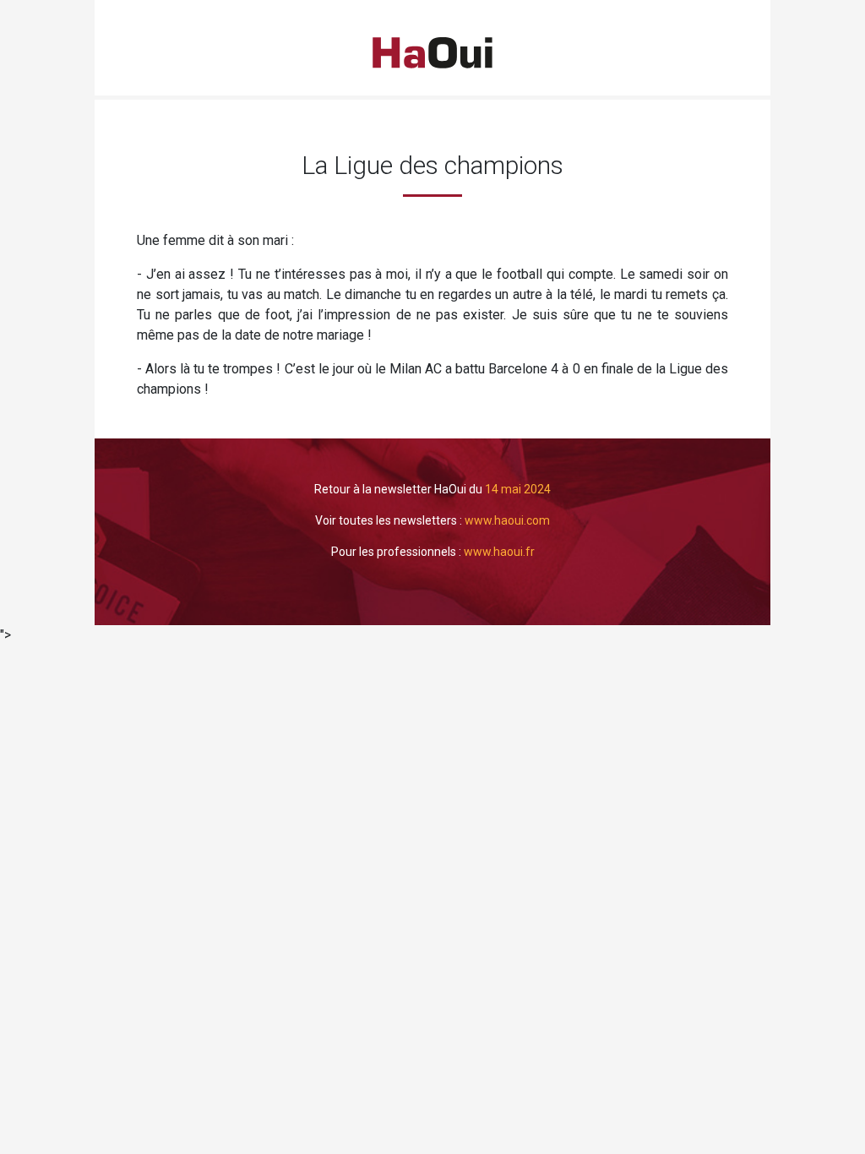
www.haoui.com (507, 520)
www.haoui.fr (499, 551)
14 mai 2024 (518, 489)
